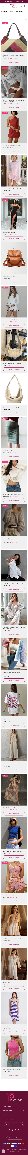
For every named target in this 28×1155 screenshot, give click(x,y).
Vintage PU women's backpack (10, 276)
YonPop (7, 1149)
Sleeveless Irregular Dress (9, 232)
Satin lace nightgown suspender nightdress (13, 938)
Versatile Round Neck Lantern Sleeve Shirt (13, 583)
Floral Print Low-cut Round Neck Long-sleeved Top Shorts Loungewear (14, 101)
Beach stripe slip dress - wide (10, 1026)
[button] (3, 5)
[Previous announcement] (3, 1)
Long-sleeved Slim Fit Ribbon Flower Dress (13, 188)
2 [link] (11, 1083)
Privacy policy (14, 1149)
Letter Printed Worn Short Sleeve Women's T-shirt (13, 719)
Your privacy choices (14, 1151)
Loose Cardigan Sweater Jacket (10, 538)
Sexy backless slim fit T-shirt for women (12, 851)
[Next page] (16, 1087)
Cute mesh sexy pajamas (8, 895)
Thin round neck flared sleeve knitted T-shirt (13, 494)
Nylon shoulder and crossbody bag (11, 407)
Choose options (14, 62)
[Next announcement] (25, 1)
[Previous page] (3, 1083)
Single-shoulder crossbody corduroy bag (12, 363)
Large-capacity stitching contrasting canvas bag (13, 56)
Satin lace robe (6, 982)
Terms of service (22, 1149)
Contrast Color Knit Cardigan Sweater (12, 672)
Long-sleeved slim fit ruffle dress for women (13, 319)
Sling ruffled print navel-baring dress (11, 807)
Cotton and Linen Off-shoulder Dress (11, 145)
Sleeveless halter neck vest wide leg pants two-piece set (13, 763)
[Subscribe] (22, 1124)
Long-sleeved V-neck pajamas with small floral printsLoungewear (14, 628)
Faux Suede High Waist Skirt (9, 450)
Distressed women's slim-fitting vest (11, 1069)
